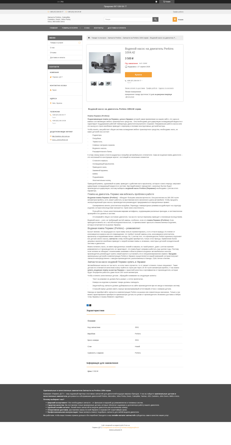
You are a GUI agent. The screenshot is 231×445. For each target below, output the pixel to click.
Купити (138, 75)
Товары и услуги (70, 28)
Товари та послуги (98, 38)
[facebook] (88, 306)
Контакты (98, 28)
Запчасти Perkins (114, 38)
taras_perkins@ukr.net (60, 140)
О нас (87, 28)
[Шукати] (155, 19)
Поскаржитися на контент (111, 427)
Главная (54, 28)
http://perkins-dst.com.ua (61, 136)
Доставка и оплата (117, 28)
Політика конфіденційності (130, 427)
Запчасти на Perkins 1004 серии (135, 38)
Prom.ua (127, 425)
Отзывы (53, 53)
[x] (90, 306)
